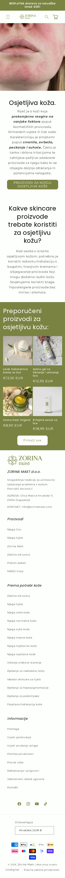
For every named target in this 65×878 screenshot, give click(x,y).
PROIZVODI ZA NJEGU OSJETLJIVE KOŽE (32, 184)
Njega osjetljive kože (21, 654)
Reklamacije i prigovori (23, 770)
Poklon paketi (16, 563)
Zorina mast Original (17, 420)
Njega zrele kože (18, 612)
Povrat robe (15, 762)
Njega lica (14, 529)
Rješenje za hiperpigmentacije (28, 687)
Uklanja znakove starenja (24, 662)
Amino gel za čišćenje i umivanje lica (46, 372)
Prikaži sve (32, 440)
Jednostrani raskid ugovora (25, 779)
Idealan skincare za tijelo (24, 679)
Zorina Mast (15, 546)
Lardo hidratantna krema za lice (15, 371)
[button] (8, 16)
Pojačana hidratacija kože (24, 704)
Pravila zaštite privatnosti (42, 869)
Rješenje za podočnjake (23, 696)
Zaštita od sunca (18, 554)
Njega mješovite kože (22, 646)
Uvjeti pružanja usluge (22, 745)
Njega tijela (15, 537)
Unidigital (12, 869)
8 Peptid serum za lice (45, 422)
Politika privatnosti (20, 754)
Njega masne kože (19, 637)
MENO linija (15, 571)
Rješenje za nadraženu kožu (26, 671)
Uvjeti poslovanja (19, 737)
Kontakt (12, 787)
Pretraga (13, 729)
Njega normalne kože (21, 620)
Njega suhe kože (18, 629)
